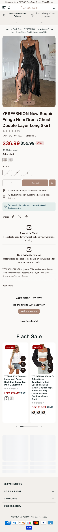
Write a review (29, 311)
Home (7, 29)
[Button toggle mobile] (4, 7)
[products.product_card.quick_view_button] (23, 358)
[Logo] (29, 7)
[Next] (33, 103)
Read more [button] (7, 285)
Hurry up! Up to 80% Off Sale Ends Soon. (23, 2)
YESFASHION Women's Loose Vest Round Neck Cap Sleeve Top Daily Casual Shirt (15, 380)
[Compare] (52, 182)
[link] (13, 217)
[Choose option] (23, 364)
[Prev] (25, 103)
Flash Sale (17, 29)
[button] (9, 7)
